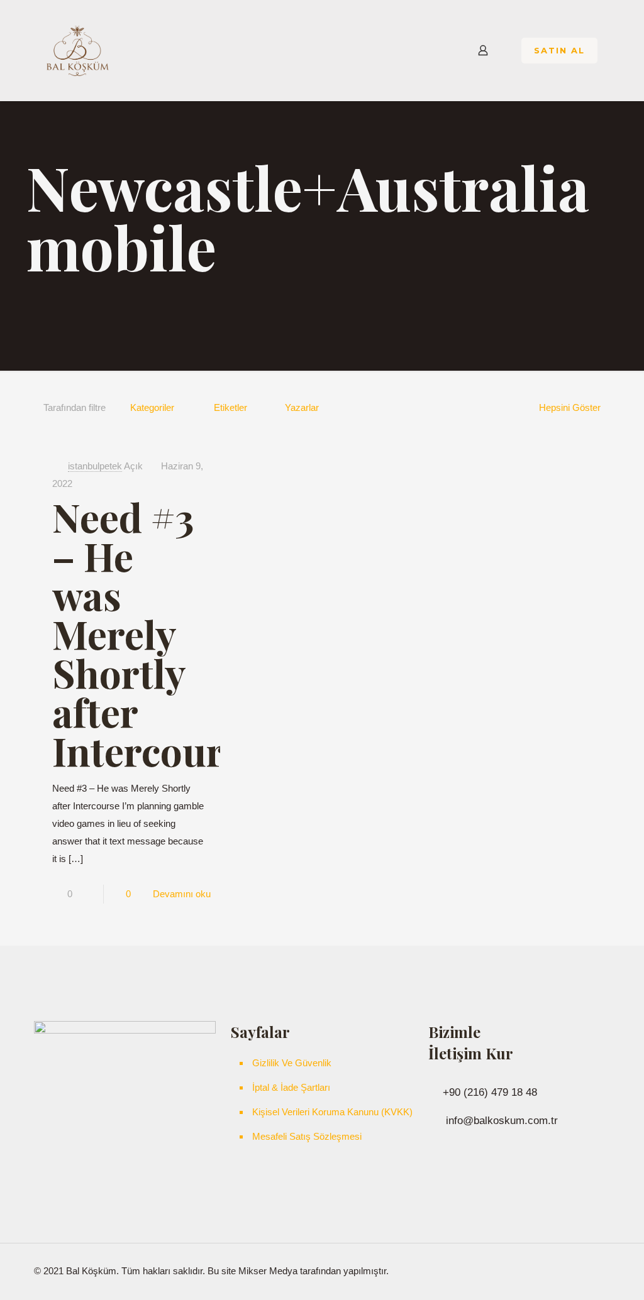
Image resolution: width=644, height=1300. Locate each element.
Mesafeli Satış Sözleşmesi (307, 1136)
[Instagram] (564, 1270)
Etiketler (230, 407)
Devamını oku (182, 893)
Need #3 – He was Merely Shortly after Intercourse (157, 634)
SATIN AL (559, 50)
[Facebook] (547, 1270)
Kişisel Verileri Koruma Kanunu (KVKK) (332, 1111)
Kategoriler (152, 407)
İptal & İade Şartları (291, 1087)
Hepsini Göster (570, 407)
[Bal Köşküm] (78, 50)
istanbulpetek (95, 466)
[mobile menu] (439, 50)
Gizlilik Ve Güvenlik (291, 1062)
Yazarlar (302, 407)
